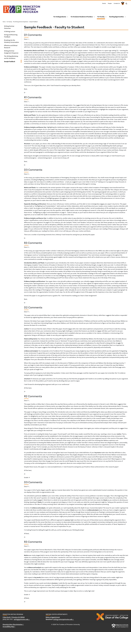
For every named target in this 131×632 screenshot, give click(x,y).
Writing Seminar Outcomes (9, 27)
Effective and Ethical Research (10, 46)
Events (104, 3)
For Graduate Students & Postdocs (82, 17)
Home (4, 21)
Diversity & (12, 624)
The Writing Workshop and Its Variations (11, 57)
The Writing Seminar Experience (20, 21)
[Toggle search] (126, 3)
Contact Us (117, 3)
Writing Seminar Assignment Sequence (11, 52)
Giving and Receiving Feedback (10, 36)
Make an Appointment (53, 617)
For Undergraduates (59, 17)
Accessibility (8, 626)
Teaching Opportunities (116, 17)
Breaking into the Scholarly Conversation (11, 41)
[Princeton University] (122, 3)
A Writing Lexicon (9, 31)
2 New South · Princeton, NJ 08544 (14, 617)
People (110, 3)
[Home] (22, 10)
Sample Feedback (33, 21)
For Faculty (101, 17)
